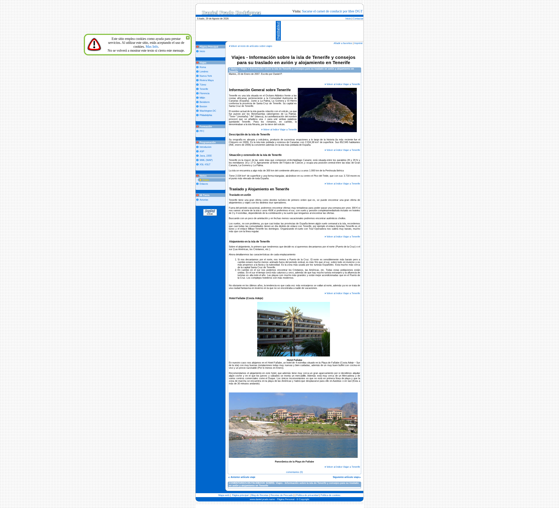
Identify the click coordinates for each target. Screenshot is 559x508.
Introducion (205, 147)
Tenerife (204, 89)
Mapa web (223, 495)
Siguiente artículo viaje (346, 477)
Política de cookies (330, 495)
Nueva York (206, 76)
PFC (202, 131)
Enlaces (204, 183)
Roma (203, 67)
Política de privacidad (307, 495)
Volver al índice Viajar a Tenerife (343, 84)
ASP (202, 151)
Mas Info (152, 46)
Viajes (205, 180)
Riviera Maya (207, 80)
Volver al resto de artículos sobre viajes (251, 46)
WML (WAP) (206, 160)
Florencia (204, 93)
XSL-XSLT (205, 164)
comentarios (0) (294, 472)
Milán (202, 97)
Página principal (240, 495)
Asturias (204, 199)
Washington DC (208, 110)
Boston (203, 106)
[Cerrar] (188, 37)
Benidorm (205, 102)
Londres (204, 71)
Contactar (358, 18)
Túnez (203, 84)
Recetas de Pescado (282, 495)
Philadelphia (206, 115)
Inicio (348, 18)
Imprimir (358, 43)
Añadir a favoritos (343, 43)
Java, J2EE (206, 155)
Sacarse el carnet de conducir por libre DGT (332, 11)
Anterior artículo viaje (242, 477)
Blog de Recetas (260, 495)
